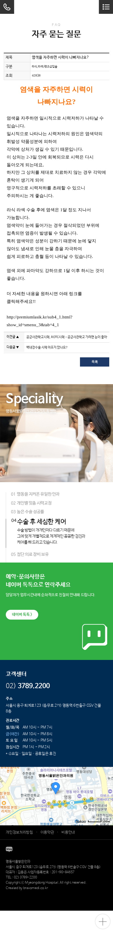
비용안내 (68, 832)
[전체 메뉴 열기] (106, 7)
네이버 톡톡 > (22, 614)
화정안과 (86, 893)
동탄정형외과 (58, 893)
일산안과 (74, 893)
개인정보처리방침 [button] (19, 832)
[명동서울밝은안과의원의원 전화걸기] (7, 7)
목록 (95, 362)
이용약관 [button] (47, 832)
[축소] (106, 795)
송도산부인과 (39, 893)
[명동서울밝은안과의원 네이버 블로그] (9, 849)
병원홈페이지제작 (18, 893)
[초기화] (106, 806)
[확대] (106, 785)
